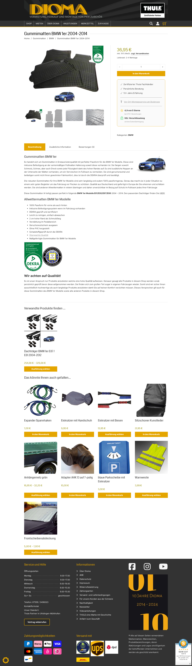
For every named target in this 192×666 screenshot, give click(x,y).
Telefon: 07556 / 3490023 (36, 602)
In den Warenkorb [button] (40, 434)
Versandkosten (142, 53)
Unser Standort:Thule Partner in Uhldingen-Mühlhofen (42, 612)
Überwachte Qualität (38, 235)
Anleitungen (70, 23)
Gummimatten (39, 38)
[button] (5, 660)
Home (27, 38)
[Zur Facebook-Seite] (132, 567)
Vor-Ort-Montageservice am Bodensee (142, 102)
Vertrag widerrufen (37, 622)
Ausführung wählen (40, 369)
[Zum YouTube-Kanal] (163, 567)
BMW (51, 38)
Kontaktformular (31, 606)
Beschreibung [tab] (34, 147)
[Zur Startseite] (96, 10)
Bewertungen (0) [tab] (86, 147)
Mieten (39, 23)
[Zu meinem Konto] (157, 23)
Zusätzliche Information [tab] (60, 147)
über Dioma (53, 23)
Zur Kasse (103, 23)
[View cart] (165, 24)
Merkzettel (87, 23)
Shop (29, 23)
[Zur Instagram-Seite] (147, 567)
